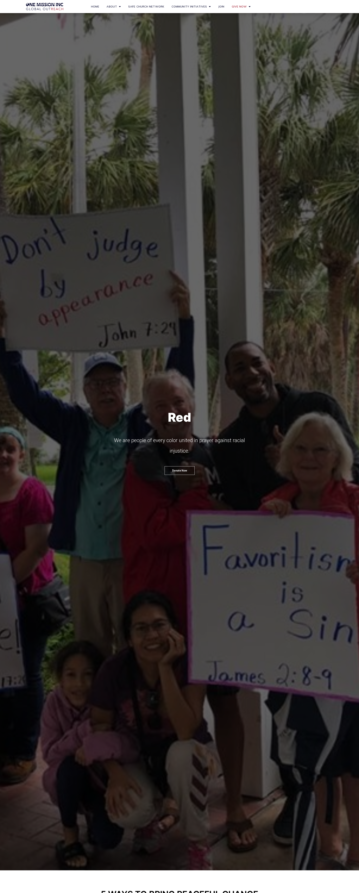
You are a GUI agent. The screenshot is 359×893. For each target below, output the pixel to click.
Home (95, 6)
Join (221, 6)
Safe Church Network (146, 6)
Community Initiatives (189, 6)
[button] (180, 470)
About (112, 6)
